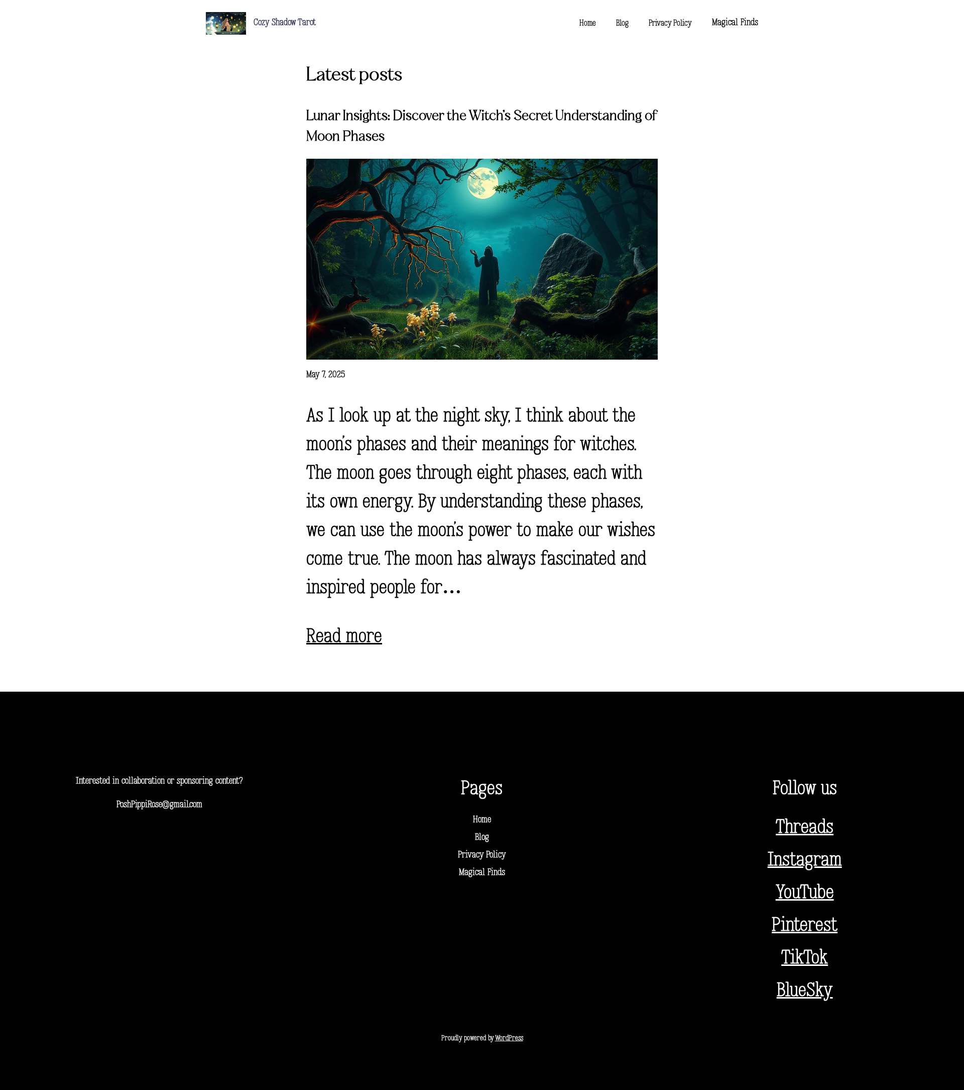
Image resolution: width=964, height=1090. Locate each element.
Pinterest (804, 926)
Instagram (805, 860)
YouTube (805, 893)
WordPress (509, 1038)
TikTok (804, 958)
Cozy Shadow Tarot (285, 23)
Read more (344, 637)
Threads (804, 828)
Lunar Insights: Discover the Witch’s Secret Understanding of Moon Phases (481, 126)
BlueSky (805, 991)
